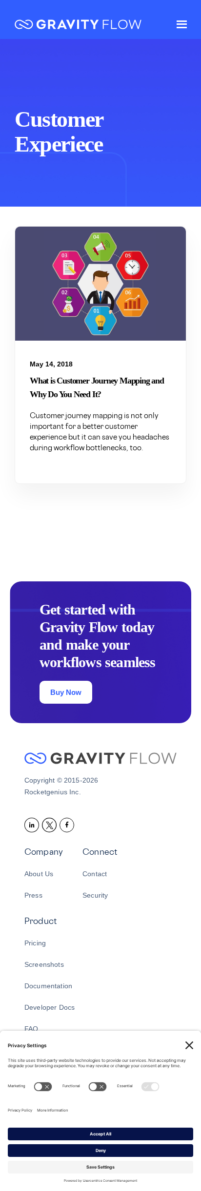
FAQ (31, 1029)
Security (95, 895)
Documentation (48, 986)
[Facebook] (68, 824)
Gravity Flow (78, 25)
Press (33, 895)
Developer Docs (49, 1007)
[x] (51, 824)
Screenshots (44, 964)
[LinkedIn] (33, 824)
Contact (94, 874)
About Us (38, 874)
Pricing (35, 943)
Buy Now (65, 692)
